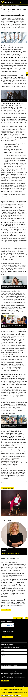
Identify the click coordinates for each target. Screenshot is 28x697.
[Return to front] (7, 2)
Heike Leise (7, 189)
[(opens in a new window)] (7, 625)
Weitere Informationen (6, 695)
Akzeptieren (17, 695)
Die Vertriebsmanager (6, 621)
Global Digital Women (17, 361)
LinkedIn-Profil (6, 610)
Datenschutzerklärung (20, 677)
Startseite (3, 5)
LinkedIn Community (8, 488)
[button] (14, 618)
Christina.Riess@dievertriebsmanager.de (10, 553)
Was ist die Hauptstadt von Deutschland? (9, 665)
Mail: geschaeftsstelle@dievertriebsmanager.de (14, 686)
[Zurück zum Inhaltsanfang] (26, 618)
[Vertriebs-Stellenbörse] (20, 2)
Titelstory (3, 194)
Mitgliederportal (24, 2)
